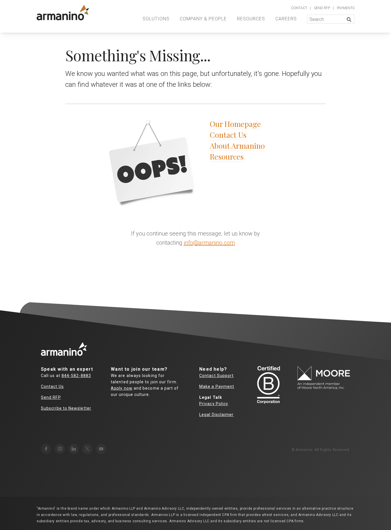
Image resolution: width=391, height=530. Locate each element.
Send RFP (51, 397)
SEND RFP (322, 8)
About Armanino (237, 146)
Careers (286, 18)
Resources (251, 18)
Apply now (122, 388)
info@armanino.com (209, 242)
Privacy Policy (213, 403)
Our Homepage (235, 124)
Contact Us (228, 135)
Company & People (203, 18)
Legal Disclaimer (216, 414)
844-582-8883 (76, 375)
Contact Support (216, 375)
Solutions (156, 18)
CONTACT (299, 8)
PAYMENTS (345, 8)
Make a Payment (216, 386)
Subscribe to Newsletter (66, 408)
